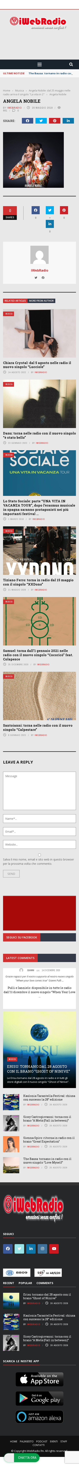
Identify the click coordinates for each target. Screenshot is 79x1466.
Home (13, 1441)
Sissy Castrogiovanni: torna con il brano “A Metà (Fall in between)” (47, 1118)
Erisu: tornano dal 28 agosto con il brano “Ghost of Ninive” (38, 1069)
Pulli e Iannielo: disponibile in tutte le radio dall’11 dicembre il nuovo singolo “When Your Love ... (39, 992)
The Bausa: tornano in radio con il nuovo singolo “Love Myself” (47, 1160)
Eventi (54, 1441)
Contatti (39, 1445)
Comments (44, 1283)
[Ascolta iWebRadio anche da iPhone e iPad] (39, 1378)
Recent (8, 1283)
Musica (8, 314)
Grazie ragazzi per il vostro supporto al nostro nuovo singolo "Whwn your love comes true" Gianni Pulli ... (39, 978)
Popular (25, 1283)
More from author (41, 300)
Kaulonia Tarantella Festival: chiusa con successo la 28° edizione (49, 1097)
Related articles (15, 300)
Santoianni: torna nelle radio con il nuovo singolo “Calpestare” (38, 727)
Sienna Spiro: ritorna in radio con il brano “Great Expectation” (49, 1139)
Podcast (41, 1441)
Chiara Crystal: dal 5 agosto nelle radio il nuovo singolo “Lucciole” (37, 365)
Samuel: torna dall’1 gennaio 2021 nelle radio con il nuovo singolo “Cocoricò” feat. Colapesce (38, 655)
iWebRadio (14, 107)
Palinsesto (27, 1441)
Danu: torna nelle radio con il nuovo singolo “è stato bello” (39, 435)
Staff (63, 1441)
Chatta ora (27, 1458)
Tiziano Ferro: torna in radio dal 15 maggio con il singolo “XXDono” (38, 582)
